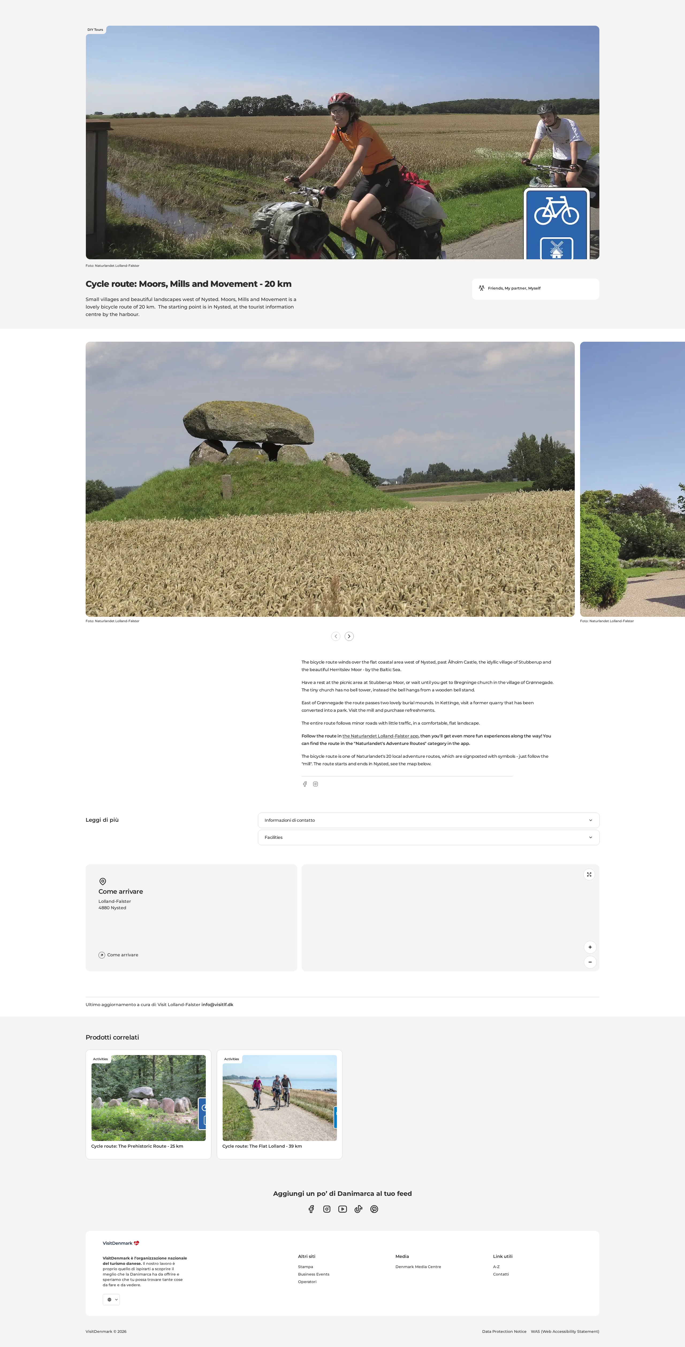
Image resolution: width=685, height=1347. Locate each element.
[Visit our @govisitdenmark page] (358, 1209)
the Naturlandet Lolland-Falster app (380, 736)
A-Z (496, 1266)
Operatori (307, 1281)
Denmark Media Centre (418, 1266)
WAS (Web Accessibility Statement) (565, 1331)
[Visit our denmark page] (311, 1209)
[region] (450, 917)
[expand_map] (589, 874)
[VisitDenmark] (121, 1243)
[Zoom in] (590, 947)
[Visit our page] (327, 1209)
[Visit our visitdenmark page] (342, 1209)
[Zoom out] (590, 962)
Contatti (501, 1274)
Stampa (305, 1266)
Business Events (313, 1274)
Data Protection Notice (504, 1331)
